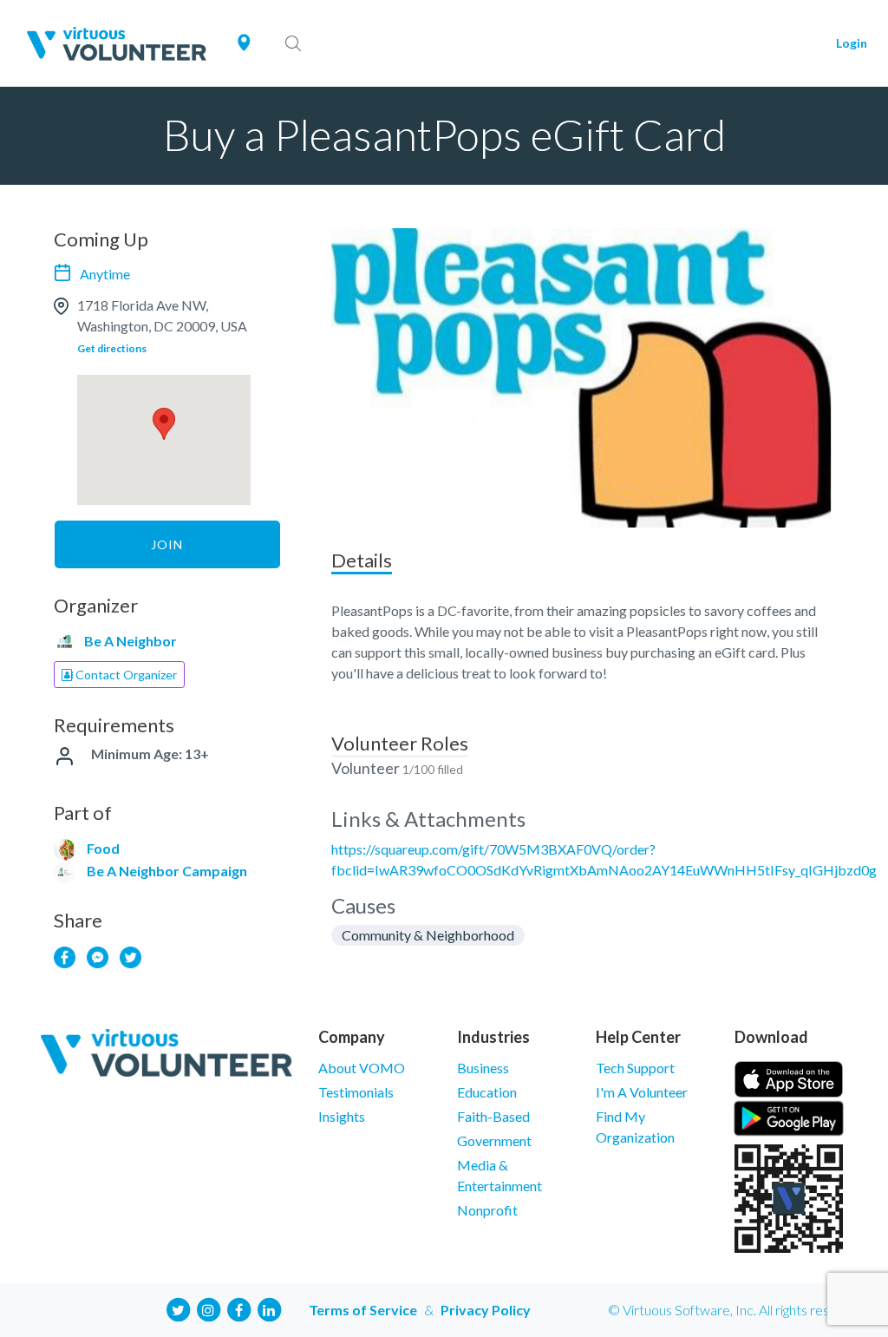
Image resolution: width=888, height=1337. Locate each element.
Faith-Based (493, 1116)
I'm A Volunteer (642, 1092)
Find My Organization (635, 1126)
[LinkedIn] (269, 1308)
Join (167, 544)
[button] (164, 424)
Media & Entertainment (499, 1175)
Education (487, 1092)
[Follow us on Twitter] (178, 1308)
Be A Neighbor (130, 640)
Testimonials (356, 1092)
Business (483, 1067)
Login (851, 43)
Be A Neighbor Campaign (167, 870)
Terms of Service (363, 1309)
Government (494, 1140)
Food (103, 848)
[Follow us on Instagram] (208, 1308)
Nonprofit (487, 1210)
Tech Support (635, 1067)
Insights (341, 1116)
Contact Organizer (125, 674)
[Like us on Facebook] (238, 1308)
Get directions (112, 348)
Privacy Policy (486, 1309)
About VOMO (361, 1067)
